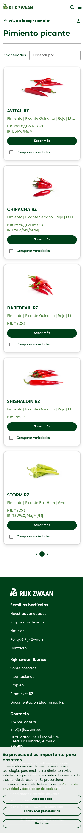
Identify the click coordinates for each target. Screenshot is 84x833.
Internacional (22, 676)
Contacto (18, 648)
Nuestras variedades (28, 614)
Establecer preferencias (42, 811)
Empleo (17, 685)
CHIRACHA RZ (22, 209)
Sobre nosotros (23, 668)
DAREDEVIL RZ (22, 308)
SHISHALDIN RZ (23, 402)
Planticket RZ (21, 694)
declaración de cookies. (40, 788)
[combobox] (55, 55)
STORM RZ (18, 495)
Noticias (17, 631)
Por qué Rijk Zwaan (26, 639)
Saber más (42, 140)
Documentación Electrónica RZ (37, 702)
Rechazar (42, 823)
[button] (26, 21)
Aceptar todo (42, 799)
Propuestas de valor (27, 622)
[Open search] (72, 7)
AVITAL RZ (18, 111)
